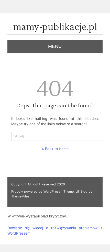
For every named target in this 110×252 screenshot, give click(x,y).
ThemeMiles (20, 196)
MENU (55, 46)
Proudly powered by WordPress (36, 191)
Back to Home (57, 148)
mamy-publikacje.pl (55, 27)
